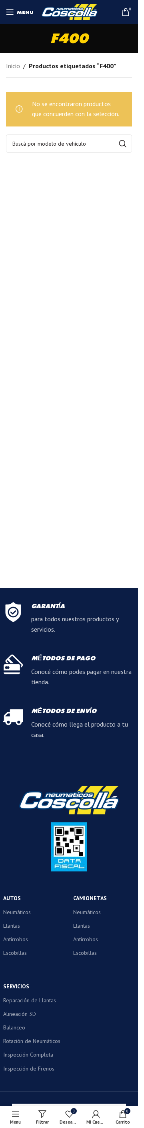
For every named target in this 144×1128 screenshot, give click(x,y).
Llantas (11, 925)
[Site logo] (70, 11)
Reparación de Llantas (29, 1000)
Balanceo (14, 1027)
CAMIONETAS (90, 898)
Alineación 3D (19, 1013)
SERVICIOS (16, 986)
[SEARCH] (123, 143)
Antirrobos (15, 939)
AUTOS (12, 898)
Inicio (13, 66)
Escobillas (15, 952)
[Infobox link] (69, 618)
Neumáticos (17, 912)
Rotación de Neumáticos (31, 1041)
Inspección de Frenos (28, 1068)
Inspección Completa (28, 1054)
